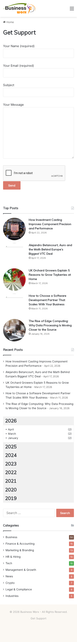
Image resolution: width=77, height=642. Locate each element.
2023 (11, 464)
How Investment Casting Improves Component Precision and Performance (50, 224)
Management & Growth (21, 569)
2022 (11, 472)
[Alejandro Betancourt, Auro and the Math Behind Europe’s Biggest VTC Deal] (14, 254)
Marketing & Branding (20, 550)
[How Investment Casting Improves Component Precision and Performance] (14, 229)
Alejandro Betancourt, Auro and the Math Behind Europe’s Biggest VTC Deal (50, 249)
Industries (12, 596)
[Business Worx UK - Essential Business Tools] (19, 8)
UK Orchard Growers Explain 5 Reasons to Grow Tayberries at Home (50, 275)
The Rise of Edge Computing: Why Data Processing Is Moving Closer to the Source (50, 325)
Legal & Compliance (19, 589)
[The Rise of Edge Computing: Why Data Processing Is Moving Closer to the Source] (14, 330)
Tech (9, 563)
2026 (11, 421)
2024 (11, 455)
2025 (11, 447)
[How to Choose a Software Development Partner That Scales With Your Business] (14, 305)
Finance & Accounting (20, 543)
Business (11, 537)
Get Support (38, 618)
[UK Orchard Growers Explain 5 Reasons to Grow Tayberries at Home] (14, 279)
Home (10, 22)
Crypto (10, 582)
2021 (11, 481)
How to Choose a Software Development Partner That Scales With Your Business (47, 300)
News (9, 576)
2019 (11, 498)
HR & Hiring (13, 556)
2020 (11, 490)
